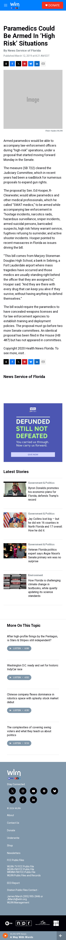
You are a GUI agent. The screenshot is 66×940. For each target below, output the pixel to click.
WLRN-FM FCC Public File (20, 869)
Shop (10, 845)
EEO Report (13, 883)
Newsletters (13, 853)
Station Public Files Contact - (23, 890)
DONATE (54, 5)
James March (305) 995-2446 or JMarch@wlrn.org (25, 898)
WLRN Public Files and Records (24, 875)
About (10, 815)
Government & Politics (41, 482)
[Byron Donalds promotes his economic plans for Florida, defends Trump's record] (15, 489)
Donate (11, 830)
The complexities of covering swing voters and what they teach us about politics (29, 731)
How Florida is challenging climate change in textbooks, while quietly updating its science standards (44, 588)
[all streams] (61, 935)
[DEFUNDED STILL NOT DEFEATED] (33, 432)
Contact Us (13, 823)
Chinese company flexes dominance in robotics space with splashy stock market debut (32, 698)
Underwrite (13, 838)
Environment (35, 575)
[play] (5, 935)
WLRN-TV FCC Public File (20, 866)
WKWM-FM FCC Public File (21, 872)
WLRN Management (18, 902)
